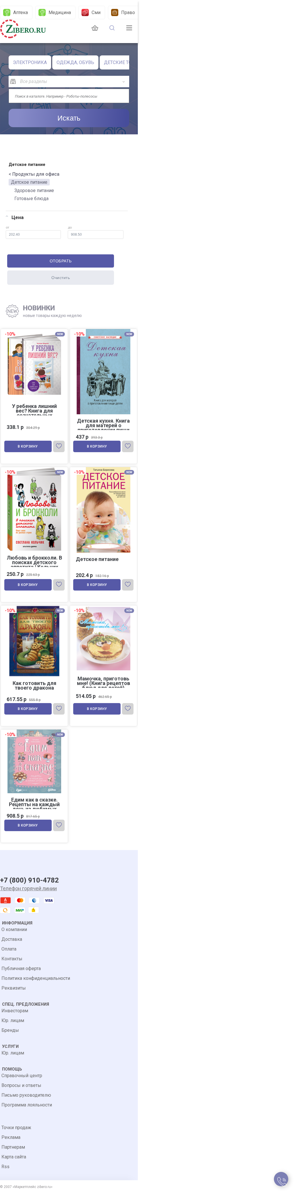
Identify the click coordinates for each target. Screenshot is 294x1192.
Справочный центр (21, 1075)
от (7, 227)
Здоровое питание (34, 190)
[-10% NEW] (103, 606)
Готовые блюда (31, 198)
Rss (5, 1166)
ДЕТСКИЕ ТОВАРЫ (124, 62)
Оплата (8, 949)
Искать (68, 118)
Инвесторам (14, 1010)
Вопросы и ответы (21, 1085)
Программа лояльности (26, 1105)
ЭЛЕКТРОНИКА (30, 62)
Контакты (11, 958)
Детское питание (29, 182)
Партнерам (13, 1147)
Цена (17, 217)
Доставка (11, 939)
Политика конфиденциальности (35, 978)
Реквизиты (13, 988)
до (70, 227)
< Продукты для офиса (34, 174)
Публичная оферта (21, 968)
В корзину (28, 446)
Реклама (10, 1137)
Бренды (10, 1030)
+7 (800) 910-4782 (29, 880)
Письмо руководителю (26, 1095)
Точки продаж (16, 1127)
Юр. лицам (12, 1020)
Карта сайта (13, 1157)
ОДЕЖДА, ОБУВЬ (75, 62)
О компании (14, 929)
